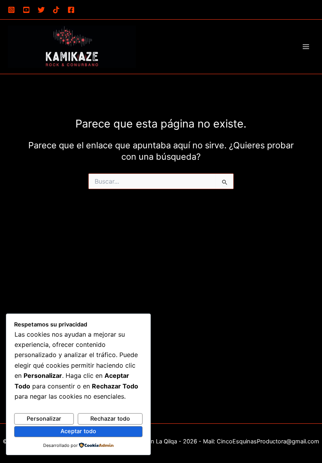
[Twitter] (41, 9)
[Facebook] (71, 9)
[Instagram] (11, 9)
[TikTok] (56, 9)
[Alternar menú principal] (306, 46)
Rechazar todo (110, 418)
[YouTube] (26, 9)
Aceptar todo (78, 431)
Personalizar (44, 418)
